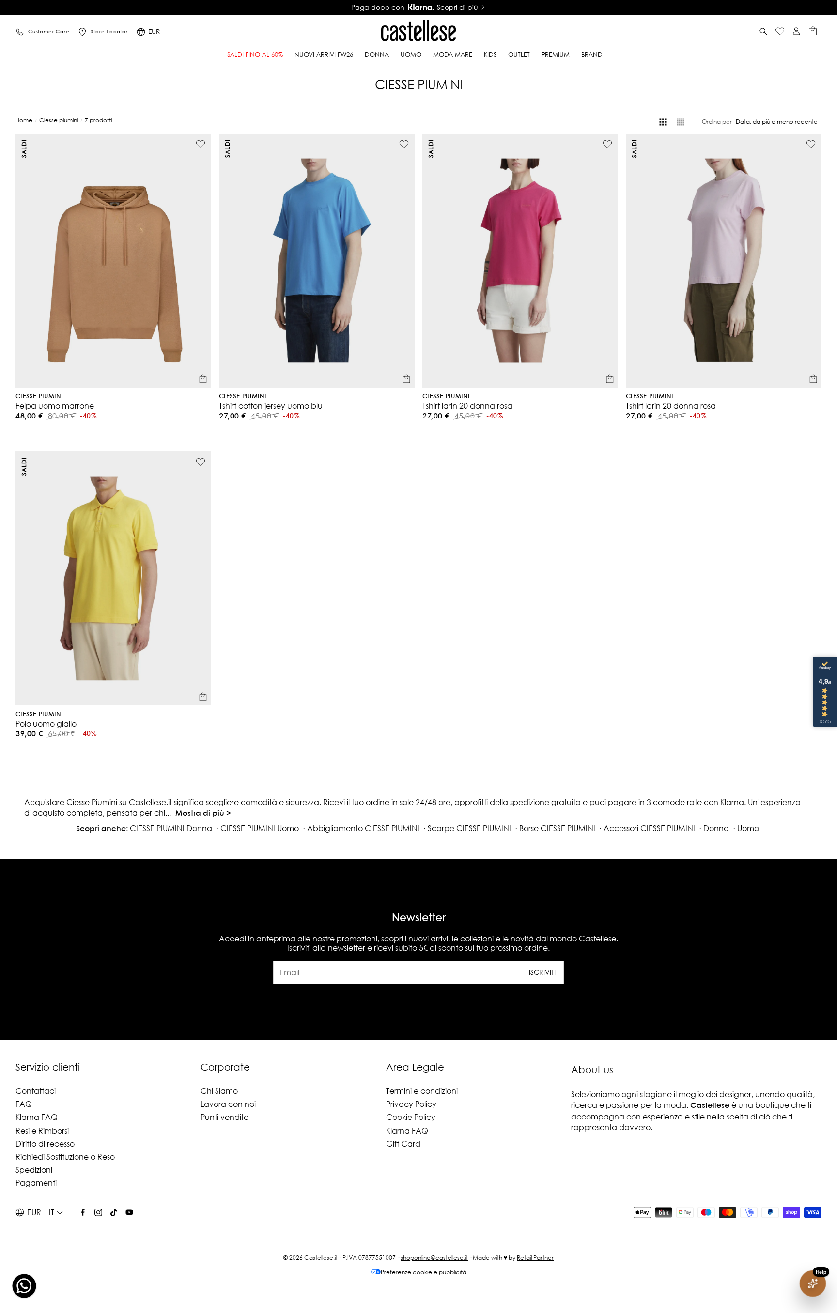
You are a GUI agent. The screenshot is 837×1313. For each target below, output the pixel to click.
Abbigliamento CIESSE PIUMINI (363, 828)
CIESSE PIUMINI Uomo (259, 828)
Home (24, 120)
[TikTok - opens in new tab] (114, 1212)
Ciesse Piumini (39, 396)
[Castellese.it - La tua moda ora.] (418, 32)
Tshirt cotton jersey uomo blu (271, 405)
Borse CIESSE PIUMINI (557, 828)
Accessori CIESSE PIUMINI (649, 828)
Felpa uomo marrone (55, 405)
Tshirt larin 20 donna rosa (467, 405)
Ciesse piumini (58, 120)
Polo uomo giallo (46, 723)
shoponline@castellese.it (434, 1257)
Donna (716, 828)
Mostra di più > (203, 813)
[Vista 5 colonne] (680, 122)
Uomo (748, 828)
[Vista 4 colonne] (663, 122)
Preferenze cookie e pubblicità (423, 1272)
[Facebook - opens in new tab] (83, 1212)
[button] (763, 32)
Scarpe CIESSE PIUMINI (469, 828)
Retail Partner (535, 1257)
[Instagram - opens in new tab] (98, 1212)
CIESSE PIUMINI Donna (171, 828)
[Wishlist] (780, 32)
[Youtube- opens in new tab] (129, 1212)
